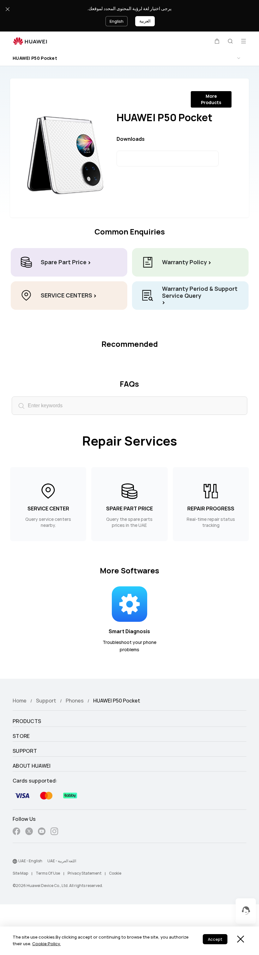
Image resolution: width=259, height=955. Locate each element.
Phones (75, 700)
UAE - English (30, 861)
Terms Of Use (48, 873)
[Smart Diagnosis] (129, 603)
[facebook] (16, 832)
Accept (215, 939)
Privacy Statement (84, 873)
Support (46, 700)
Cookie (115, 873)
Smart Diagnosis (129, 631)
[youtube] (41, 832)
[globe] (15, 861)
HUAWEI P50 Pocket (35, 58)
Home (20, 700)
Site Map (20, 873)
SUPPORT (25, 751)
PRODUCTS (27, 721)
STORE (21, 736)
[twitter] (29, 832)
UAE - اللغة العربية (61, 861)
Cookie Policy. (46, 943)
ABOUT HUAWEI (32, 766)
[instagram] (54, 832)
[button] (217, 41)
